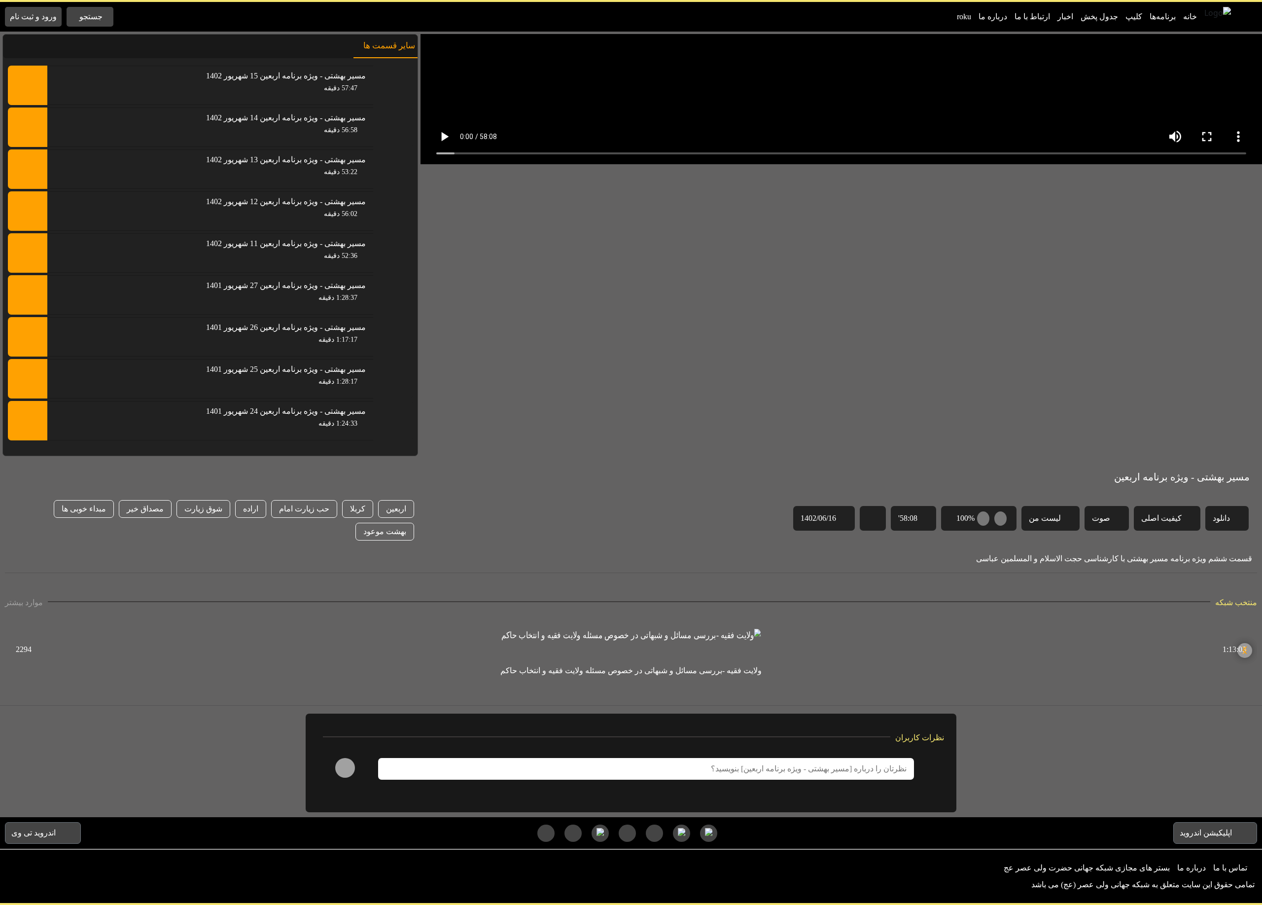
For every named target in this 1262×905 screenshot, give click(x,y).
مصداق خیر (145, 509)
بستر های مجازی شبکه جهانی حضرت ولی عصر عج (1087, 868)
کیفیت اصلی (1161, 518)
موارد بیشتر (24, 602)
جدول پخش (1099, 16)
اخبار (1065, 16)
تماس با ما (1230, 868)
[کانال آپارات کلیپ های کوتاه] (708, 833)
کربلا (357, 509)
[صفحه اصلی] (546, 833)
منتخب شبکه (1236, 602)
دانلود (1221, 518)
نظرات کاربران (919, 737)
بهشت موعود (384, 531)
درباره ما (993, 16)
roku (964, 16)
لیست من (1045, 518)
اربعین (396, 509)
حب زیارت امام (304, 509)
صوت (1101, 518)
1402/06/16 (818, 518)
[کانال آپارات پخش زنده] (600, 833)
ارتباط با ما (1032, 16)
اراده (250, 509)
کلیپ (1133, 16)
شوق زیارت (203, 509)
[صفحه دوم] (627, 833)
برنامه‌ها (1163, 16)
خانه (1190, 16)
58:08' (907, 518)
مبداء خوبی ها (84, 509)
